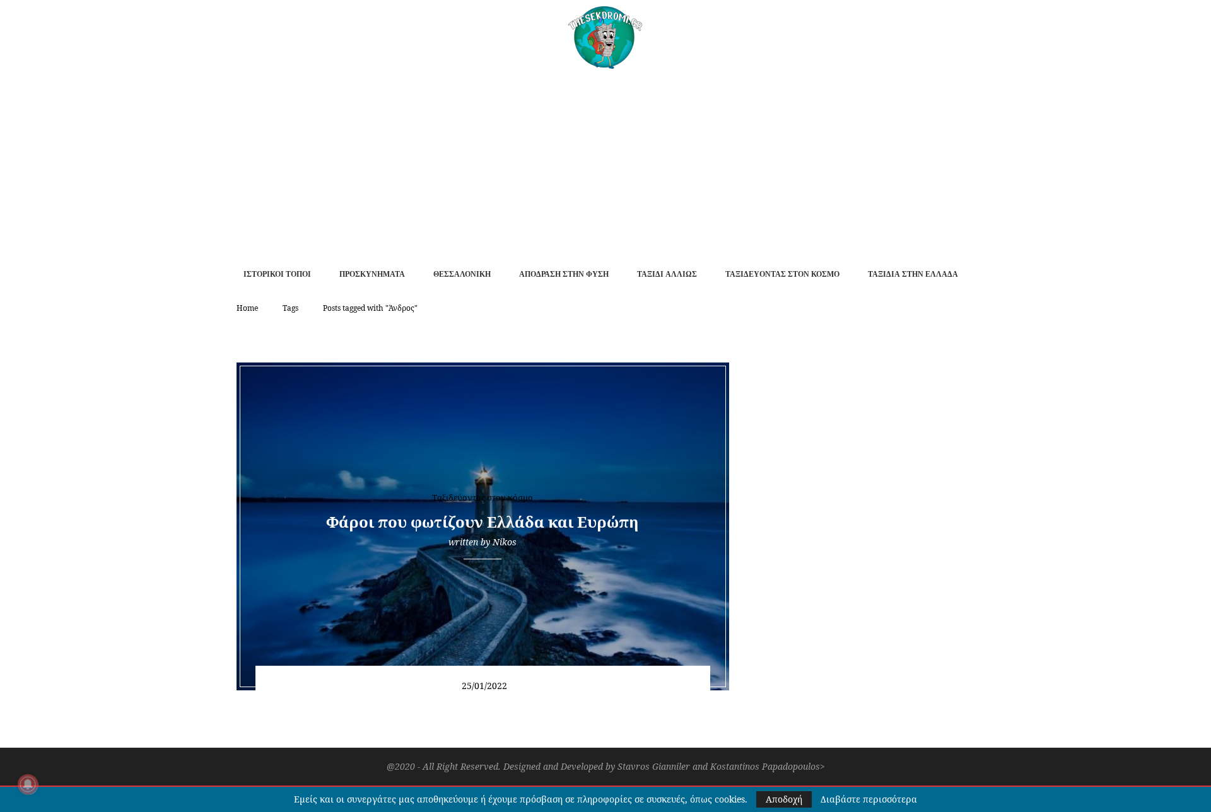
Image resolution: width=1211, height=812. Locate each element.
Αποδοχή (784, 799)
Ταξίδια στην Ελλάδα (913, 274)
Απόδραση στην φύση (564, 274)
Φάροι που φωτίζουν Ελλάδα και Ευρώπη (482, 521)
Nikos (505, 542)
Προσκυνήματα (372, 274)
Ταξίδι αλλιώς (667, 274)
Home (247, 308)
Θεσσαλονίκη (462, 274)
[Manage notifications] (28, 784)
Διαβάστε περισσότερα (869, 799)
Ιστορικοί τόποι (277, 274)
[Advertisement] (605, 163)
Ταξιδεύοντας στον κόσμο (782, 274)
